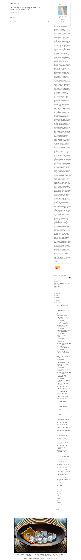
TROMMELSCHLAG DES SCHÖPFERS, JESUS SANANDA (61, 452)
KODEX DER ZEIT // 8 (61, 320)
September (59, 491)
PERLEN (14, 17)
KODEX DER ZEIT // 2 (61, 367)
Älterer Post (50, 21)
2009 (57, 509)
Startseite (32, 21)
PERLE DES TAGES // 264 (62, 469)
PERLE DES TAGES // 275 (62, 393)
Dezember (59, 304)
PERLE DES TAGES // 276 (62, 386)
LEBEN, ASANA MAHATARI (62, 391)
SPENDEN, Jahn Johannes (62, 315)
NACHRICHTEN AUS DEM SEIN (60, 283)
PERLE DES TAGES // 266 (62, 462)
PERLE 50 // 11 (59, 403)
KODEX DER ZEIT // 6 (61, 333)
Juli (57, 495)
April (58, 500)
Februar (58, 504)
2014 (57, 297)
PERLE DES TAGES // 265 (62, 467)
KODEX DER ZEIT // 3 (61, 359)
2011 (57, 302)
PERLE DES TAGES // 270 (62, 433)
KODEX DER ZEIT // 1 (61, 378)
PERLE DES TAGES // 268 (62, 445)
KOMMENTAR (57, 286)
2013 (57, 298)
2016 (57, 293)
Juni (58, 496)
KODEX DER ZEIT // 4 (61, 349)
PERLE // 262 (59, 485)
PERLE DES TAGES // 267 (62, 454)
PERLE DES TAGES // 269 (62, 440)
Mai (57, 498)
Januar (58, 505)
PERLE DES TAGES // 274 (62, 398)
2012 (57, 300)
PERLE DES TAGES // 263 (62, 477)
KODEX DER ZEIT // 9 (61, 308)
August (58, 493)
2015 (57, 295)
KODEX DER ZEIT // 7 (61, 328)
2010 (57, 508)
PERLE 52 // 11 (14, 4)
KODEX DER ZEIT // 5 (61, 338)
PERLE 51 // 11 (59, 354)
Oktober (58, 489)
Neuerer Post (13, 21)
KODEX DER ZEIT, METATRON (63, 420)
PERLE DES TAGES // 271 (62, 422)
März (58, 502)
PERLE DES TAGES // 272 (62, 416)
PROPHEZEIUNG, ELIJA (61, 438)
